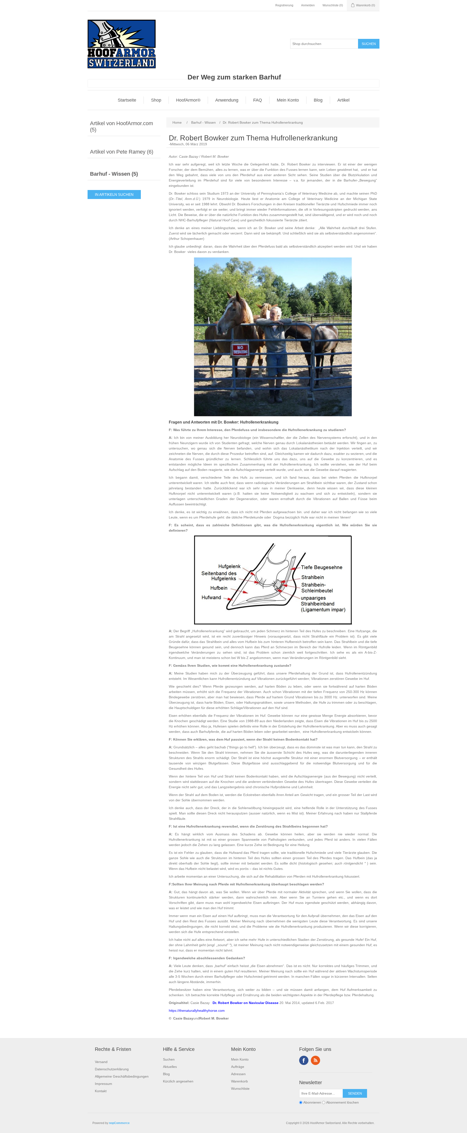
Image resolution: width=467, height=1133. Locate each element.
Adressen (238, 1074)
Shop (156, 100)
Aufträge (237, 1067)
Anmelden (308, 5)
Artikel (343, 100)
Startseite (127, 100)
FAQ (257, 100)
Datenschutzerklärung (112, 1069)
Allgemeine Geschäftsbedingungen (122, 1076)
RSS (315, 1060)
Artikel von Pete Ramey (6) (121, 152)
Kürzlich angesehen (178, 1081)
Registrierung (284, 5)
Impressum (103, 1084)
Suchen (169, 1059)
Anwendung (226, 100)
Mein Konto (288, 100)
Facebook (303, 1060)
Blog (318, 100)
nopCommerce (119, 1123)
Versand (101, 1062)
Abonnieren (312, 1102)
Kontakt (101, 1091)
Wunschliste (240, 1088)
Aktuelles (170, 1067)
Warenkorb (239, 1081)
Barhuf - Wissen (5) (114, 174)
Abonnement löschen (342, 1102)
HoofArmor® (188, 100)
